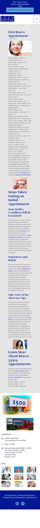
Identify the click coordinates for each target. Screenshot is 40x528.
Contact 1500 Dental (14, 377)
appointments (19, 371)
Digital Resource (31, 497)
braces (23, 231)
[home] (7, 18)
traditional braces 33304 (23, 175)
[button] (36, 18)
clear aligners (23, 173)
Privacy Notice (30, 495)
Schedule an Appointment (20, 10)
